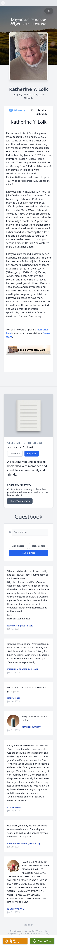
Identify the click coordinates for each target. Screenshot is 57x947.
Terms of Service (37, 933)
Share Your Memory (20, 500)
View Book (15, 453)
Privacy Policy (20, 933)
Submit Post (28, 552)
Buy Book (31, 453)
